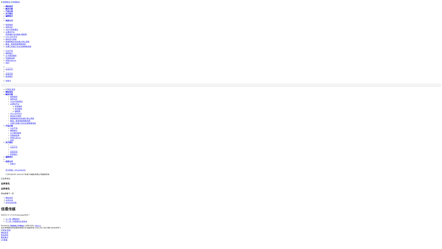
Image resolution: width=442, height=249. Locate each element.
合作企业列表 (11, 203)
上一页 (13, 219)
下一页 (16, 221)
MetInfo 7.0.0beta (17, 226)
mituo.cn (38, 226)
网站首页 (9, 198)
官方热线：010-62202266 (15, 170)
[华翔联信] (10, 2)
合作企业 (9, 200)
